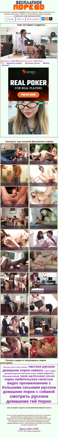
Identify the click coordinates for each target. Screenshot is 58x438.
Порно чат (20, 19)
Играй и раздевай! (33, 19)
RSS (36, 429)
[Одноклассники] (47, 18)
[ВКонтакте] (43, 18)
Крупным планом (14, 63)
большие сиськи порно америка (15, 367)
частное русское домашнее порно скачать (29, 368)
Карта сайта (26, 429)
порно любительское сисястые (28, 379)
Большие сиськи (32, 63)
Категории (10, 19)
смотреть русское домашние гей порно (28, 399)
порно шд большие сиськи (37, 376)
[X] (50, 18)
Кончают (6, 65)
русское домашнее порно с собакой (29, 389)
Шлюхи (46, 63)
